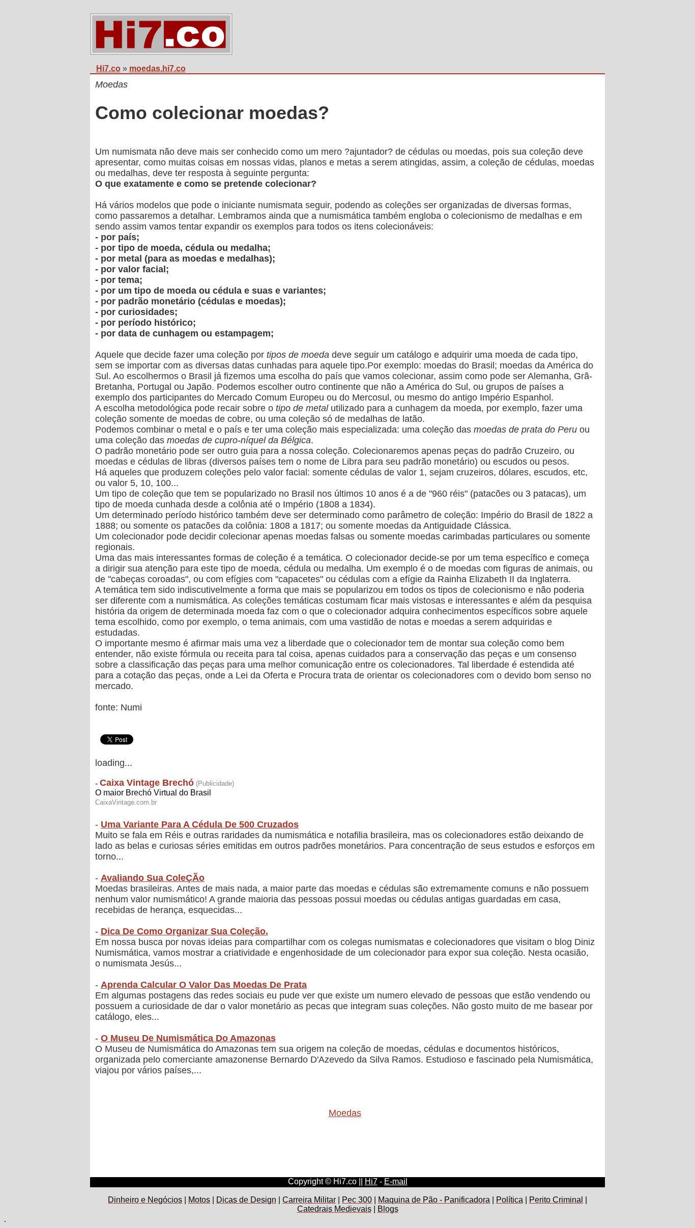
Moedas (345, 1113)
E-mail (396, 1181)
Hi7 (371, 1181)
